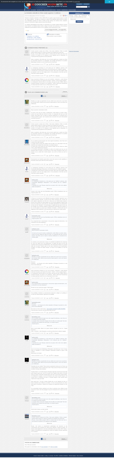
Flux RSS (56, 455)
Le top (28, 10)
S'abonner (65, 91)
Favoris (59, 10)
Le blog (46, 455)
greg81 (26, 232)
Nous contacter (80, 455)
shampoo (27, 400)
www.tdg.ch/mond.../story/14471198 (34, 39)
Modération (64, 10)
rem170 (26, 83)
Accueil (35, 455)
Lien (47, 64)
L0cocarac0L (27, 162)
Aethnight (27, 104)
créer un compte (54, 446)
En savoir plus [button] (76, 1)
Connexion (86, 4)
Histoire (43, 15)
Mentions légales (72, 455)
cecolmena (27, 296)
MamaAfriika (26, 144)
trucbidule (27, 202)
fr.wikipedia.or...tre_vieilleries (33, 36)
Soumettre (40, 10)
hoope (26, 340)
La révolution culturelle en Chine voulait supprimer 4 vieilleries (42, 13)
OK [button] (109, 1)
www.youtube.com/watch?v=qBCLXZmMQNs (56, 308)
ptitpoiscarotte (32, 15)
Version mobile (40, 455)
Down (51, 64)
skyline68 (27, 418)
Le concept (50, 455)
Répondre (58, 64)
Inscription (79, 4)
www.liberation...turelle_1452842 (33, 37)
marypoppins (27, 258)
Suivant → (64, 95)
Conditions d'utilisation (63, 455)
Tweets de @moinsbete (74, 51)
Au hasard (33, 10)
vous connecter (44, 446)
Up (49, 64)
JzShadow (27, 113)
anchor (26, 71)
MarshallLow (26, 54)
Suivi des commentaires (50, 10)
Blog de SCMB (72, 10)
